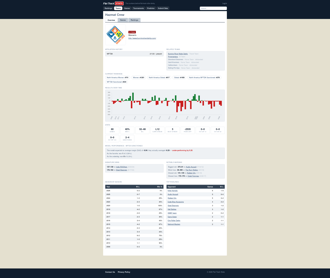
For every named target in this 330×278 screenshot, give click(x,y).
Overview (111, 20)
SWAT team (172, 213)
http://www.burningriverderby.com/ (142, 38)
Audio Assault (191, 167)
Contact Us (110, 272)
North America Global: (159, 77)
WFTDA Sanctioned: (116, 82)
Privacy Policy (124, 272)
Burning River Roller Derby (178, 53)
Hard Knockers (173, 62)
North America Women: (117, 77)
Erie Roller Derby (174, 220)
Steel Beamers (121, 170)
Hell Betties (172, 209)
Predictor (151, 8)
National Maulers (174, 224)
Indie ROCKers (121, 167)
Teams (118, 8)
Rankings (108, 8)
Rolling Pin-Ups (174, 68)
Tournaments (138, 8)
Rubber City (191, 173)
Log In (224, 3)
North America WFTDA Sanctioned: (204, 77)
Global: (179, 77)
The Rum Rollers (191, 170)
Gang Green (172, 216)
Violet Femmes (193, 176)
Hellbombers (172, 65)
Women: (138, 77)
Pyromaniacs (173, 56)
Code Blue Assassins (176, 202)
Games (127, 8)
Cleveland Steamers (175, 59)
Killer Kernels (173, 190)
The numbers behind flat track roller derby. (140, 3)
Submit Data (163, 8)
